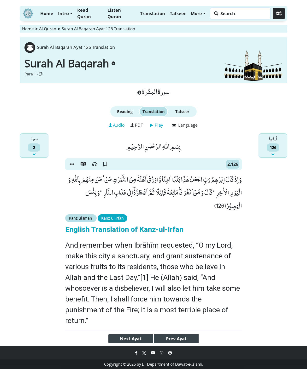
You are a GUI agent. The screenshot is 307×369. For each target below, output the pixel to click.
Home (46, 13)
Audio (119, 125)
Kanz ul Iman (81, 218)
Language (187, 125)
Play (158, 125)
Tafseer (178, 13)
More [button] (196, 13)
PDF (139, 125)
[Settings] (279, 13)
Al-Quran (47, 28)
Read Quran (84, 13)
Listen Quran (114, 13)
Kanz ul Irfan (112, 218)
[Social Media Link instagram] (162, 352)
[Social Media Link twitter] (144, 352)
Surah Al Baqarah (66, 63)
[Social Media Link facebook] (136, 352)
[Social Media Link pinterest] (170, 352)
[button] (72, 164)
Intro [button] (63, 13)
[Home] (28, 12)
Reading (125, 111)
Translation (152, 13)
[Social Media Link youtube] (153, 352)
